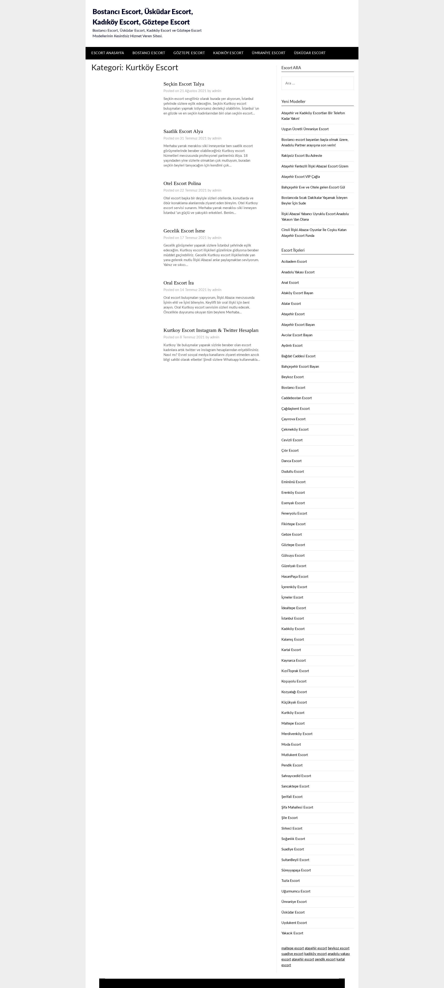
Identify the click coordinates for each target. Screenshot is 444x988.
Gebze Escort (291, 534)
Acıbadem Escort (294, 261)
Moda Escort (291, 744)
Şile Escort (289, 818)
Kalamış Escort (292, 639)
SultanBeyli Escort (295, 860)
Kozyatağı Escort (294, 692)
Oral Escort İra (178, 283)
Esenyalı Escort (293, 503)
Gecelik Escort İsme (184, 231)
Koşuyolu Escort (293, 681)
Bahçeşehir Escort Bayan (300, 366)
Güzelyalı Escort (293, 566)
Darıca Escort (291, 461)
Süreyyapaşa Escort (296, 870)
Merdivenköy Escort (296, 734)
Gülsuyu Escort (293, 555)
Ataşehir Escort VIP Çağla (300, 177)
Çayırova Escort (293, 419)
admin (216, 91)
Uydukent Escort (294, 923)
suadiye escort (292, 954)
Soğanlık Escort (293, 839)
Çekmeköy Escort (294, 429)
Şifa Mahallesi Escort (297, 807)
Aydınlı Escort (291, 345)
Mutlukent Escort (294, 755)
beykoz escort (338, 948)
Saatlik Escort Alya (183, 131)
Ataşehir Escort (293, 314)
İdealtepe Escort (293, 608)
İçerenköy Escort (294, 587)
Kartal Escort (291, 650)
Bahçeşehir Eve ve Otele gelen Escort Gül (313, 187)
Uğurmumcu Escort (295, 891)
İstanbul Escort (292, 618)
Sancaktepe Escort (295, 786)
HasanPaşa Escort (294, 576)
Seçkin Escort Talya (183, 84)
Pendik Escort (291, 765)
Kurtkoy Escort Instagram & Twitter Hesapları (211, 330)
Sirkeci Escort (291, 828)
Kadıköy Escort (228, 53)
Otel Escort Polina (182, 183)
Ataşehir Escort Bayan (298, 325)
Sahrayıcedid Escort (296, 776)
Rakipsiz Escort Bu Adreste (301, 155)
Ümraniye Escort (269, 53)
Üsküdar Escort (310, 53)
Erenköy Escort (293, 492)
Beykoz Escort (292, 377)
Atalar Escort (291, 304)
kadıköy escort (315, 954)
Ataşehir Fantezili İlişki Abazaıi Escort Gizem (314, 166)
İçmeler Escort (292, 597)
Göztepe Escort (189, 53)
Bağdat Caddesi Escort (298, 356)
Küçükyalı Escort (294, 702)
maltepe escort (292, 948)
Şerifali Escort (291, 797)
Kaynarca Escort (293, 660)
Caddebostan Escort (296, 398)
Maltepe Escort (293, 723)
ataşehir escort (316, 948)
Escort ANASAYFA (107, 53)
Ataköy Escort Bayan (297, 293)
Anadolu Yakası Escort (297, 272)
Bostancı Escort (149, 53)
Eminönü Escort (293, 482)
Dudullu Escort (292, 471)
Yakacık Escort (292, 933)
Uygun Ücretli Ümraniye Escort (305, 129)
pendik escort (325, 959)
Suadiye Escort (292, 849)
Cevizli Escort (291, 440)
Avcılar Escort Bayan (296, 335)
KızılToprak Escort (295, 671)
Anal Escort (290, 282)
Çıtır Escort (290, 450)
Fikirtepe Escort (293, 524)
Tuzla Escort (290, 881)
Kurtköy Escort (292, 713)
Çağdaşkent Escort (295, 409)
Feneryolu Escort (294, 513)
